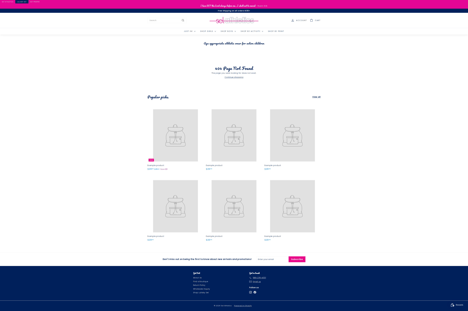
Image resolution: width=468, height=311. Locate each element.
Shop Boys (227, 31)
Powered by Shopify (243, 306)
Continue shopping (234, 77)
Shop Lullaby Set (201, 292)
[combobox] (166, 20)
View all (316, 97)
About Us (197, 277)
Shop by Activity (251, 31)
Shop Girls (207, 31)
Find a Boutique (200, 281)
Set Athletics (7, 2)
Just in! (189, 31)
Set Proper (35, 2)
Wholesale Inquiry (201, 289)
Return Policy (199, 285)
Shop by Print (276, 31)
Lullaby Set (22, 2)
